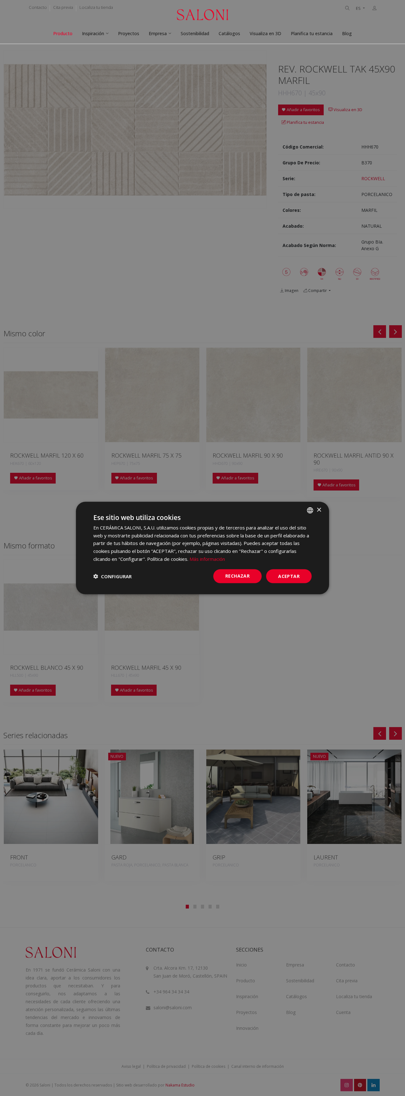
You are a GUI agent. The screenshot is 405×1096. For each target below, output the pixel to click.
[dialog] (202, 548)
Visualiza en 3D (265, 33)
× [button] (318, 510)
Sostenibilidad (195, 33)
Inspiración (93, 33)
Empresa (158, 33)
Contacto (38, 7)
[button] (112, 576)
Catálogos (229, 33)
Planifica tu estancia (312, 33)
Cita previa (63, 7)
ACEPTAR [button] (289, 576)
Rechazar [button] (237, 576)
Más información (207, 558)
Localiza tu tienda (96, 7)
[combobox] (310, 510)
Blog (347, 33)
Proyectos (128, 33)
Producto (62, 33)
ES (359, 8)
